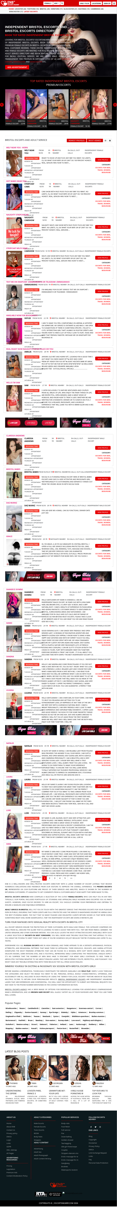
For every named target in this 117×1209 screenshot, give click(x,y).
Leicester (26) (20, 9)
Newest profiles (76, 140)
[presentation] (115, 105)
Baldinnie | (27, 1016)
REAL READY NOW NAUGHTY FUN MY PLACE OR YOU (29, 349)
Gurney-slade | (64, 1020)
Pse (62, 1133)
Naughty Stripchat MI (17, 214)
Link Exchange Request (98, 1153)
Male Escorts (39, 1123)
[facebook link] (95, 1126)
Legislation (11, 1169)
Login (9, 1140)
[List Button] (105, 140)
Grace (9, 536)
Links (9, 1143)
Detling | (9, 1012)
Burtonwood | (11, 1020)
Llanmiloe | (46, 1008)
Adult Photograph (41, 1155)
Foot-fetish (65, 1126)
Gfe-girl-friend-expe (69, 1146)
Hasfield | (22, 1020)
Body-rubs (65, 1123)
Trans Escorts (39, 1130)
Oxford (8, 62)
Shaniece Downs (14, 589)
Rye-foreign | (54, 1012)
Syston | (56, 1016)
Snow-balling (66, 1136)
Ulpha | (74, 1012)
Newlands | (47, 1016)
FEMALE (47, 3)
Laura (9, 777)
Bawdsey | (40, 1020)
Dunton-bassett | (32, 1012)
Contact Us (11, 1130)
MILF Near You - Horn (17, 147)
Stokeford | (10, 1024)
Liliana (10, 690)
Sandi (9, 623)
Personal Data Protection (98, 1163)
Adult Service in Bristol (16, 909)
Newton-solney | (23, 1024)
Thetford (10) (33, 9)
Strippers (37, 1140)
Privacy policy (12, 1133)
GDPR (9, 1146)
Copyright (92, 1139)
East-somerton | (58, 1008)
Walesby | (65, 1012)
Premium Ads (12, 1172)
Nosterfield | (74, 1028)
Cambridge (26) (97, 9)
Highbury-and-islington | (93, 1020)
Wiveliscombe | (12, 1008)
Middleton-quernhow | (81, 1016)
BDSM (36, 1133)
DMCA (9, 1136)
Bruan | (31, 1020)
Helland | (63, 1024)
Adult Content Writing (42, 1158)
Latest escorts (31, 11)
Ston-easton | (51, 1020)
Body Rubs (38, 1136)
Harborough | (81, 1024)
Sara (8, 844)
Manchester (36, 62)
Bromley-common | (97, 1012)
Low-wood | (76, 1020)
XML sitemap (12, 1150)
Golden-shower (67, 1140)
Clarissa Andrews (15, 435)
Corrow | (99, 1008)
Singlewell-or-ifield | (14, 1016)
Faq (90, 1159)
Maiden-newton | (22, 1028)
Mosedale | (85, 1028)
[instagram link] (100, 1126)
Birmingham (19, 62)
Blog (90, 1136)
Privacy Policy (94, 1146)
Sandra (10, 656)
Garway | (43, 1012)
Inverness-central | (86, 1008)
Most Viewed (95, 140)
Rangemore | (72, 1008)
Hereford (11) (57, 9)
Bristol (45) (45, 9)
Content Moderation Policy (17, 1176)
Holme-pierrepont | (47, 1028)
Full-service (65, 1130)
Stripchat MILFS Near (17, 248)
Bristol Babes (13, 469)
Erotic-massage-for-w (69, 1156)
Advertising (38, 1148)
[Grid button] (110, 140)
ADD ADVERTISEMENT (17, 67)
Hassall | (34, 1028)
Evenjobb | (66, 1016)
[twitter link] (91, 1126)
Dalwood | (44, 1024)
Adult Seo (37, 1152)
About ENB (11, 1126)
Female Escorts (40, 1126)
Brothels (64, 1166)
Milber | (102, 1024)
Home (11, 9)
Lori (8, 810)
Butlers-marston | (99, 1016)
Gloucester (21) (70, 9)
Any (56, 3)
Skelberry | (93, 1024)
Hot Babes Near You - (16, 181)
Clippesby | (18, 1012)
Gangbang (65, 1163)
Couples (64, 1150)
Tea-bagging (66, 1143)
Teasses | (37, 1016)
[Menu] (114, 3)
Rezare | (23, 1008)
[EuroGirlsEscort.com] (72, 1194)
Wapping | (10, 1028)
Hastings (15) (84, 9)
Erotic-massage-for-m (69, 1160)
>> (71, 878)
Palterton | (54, 1024)
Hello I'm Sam (13, 382)
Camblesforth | (34, 1008)
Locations (96, 3)
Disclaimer (93, 1143)
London (66, 59)
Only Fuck (84, 3)
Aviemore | (82, 1012)
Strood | (34, 1024)
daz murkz (11, 503)
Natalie (10, 743)
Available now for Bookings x (22, 315)
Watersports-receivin (69, 1170)
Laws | (71, 1024)
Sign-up (107, 3)
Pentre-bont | (62, 1028)
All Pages (10, 1153)
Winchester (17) (16, 11)
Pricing (9, 1166)
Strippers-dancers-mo (69, 1153)
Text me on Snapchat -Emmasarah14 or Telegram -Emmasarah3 (38, 282)
